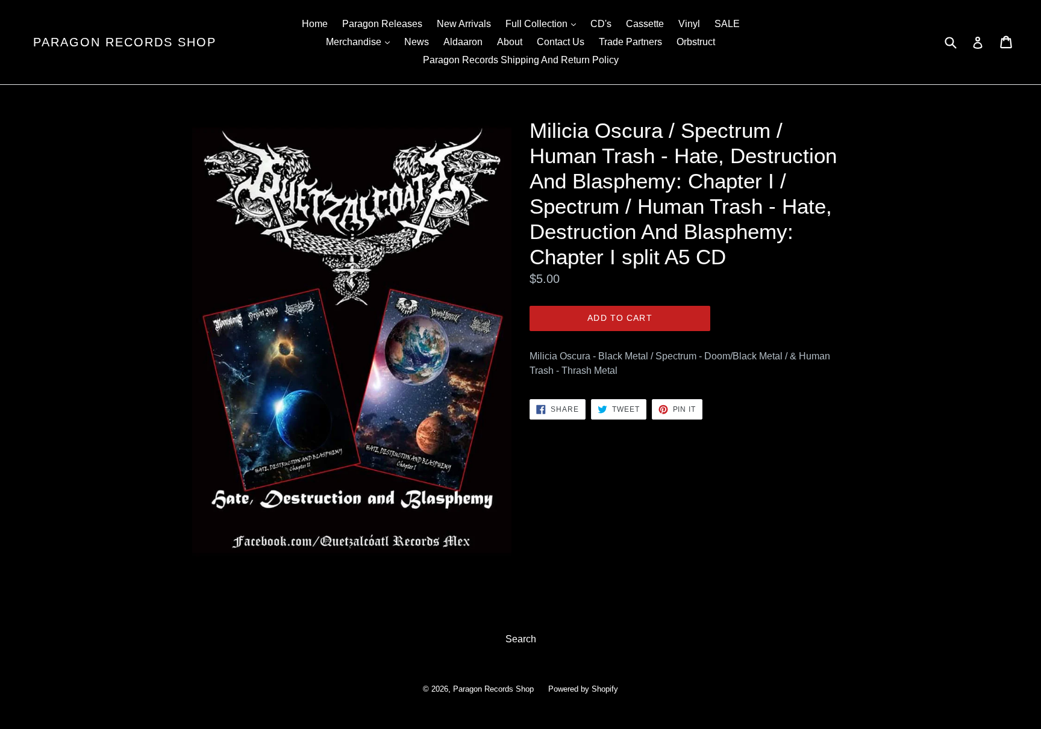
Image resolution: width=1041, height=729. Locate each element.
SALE (727, 24)
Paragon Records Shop (124, 42)
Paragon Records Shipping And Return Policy (521, 60)
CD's (600, 24)
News (416, 42)
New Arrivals (464, 24)
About (509, 42)
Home (315, 24)
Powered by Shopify (583, 688)
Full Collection (543, 23)
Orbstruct (696, 42)
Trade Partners (630, 42)
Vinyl (689, 24)
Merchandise (361, 41)
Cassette (645, 24)
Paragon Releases (382, 24)
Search (520, 639)
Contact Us (560, 42)
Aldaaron (463, 42)
